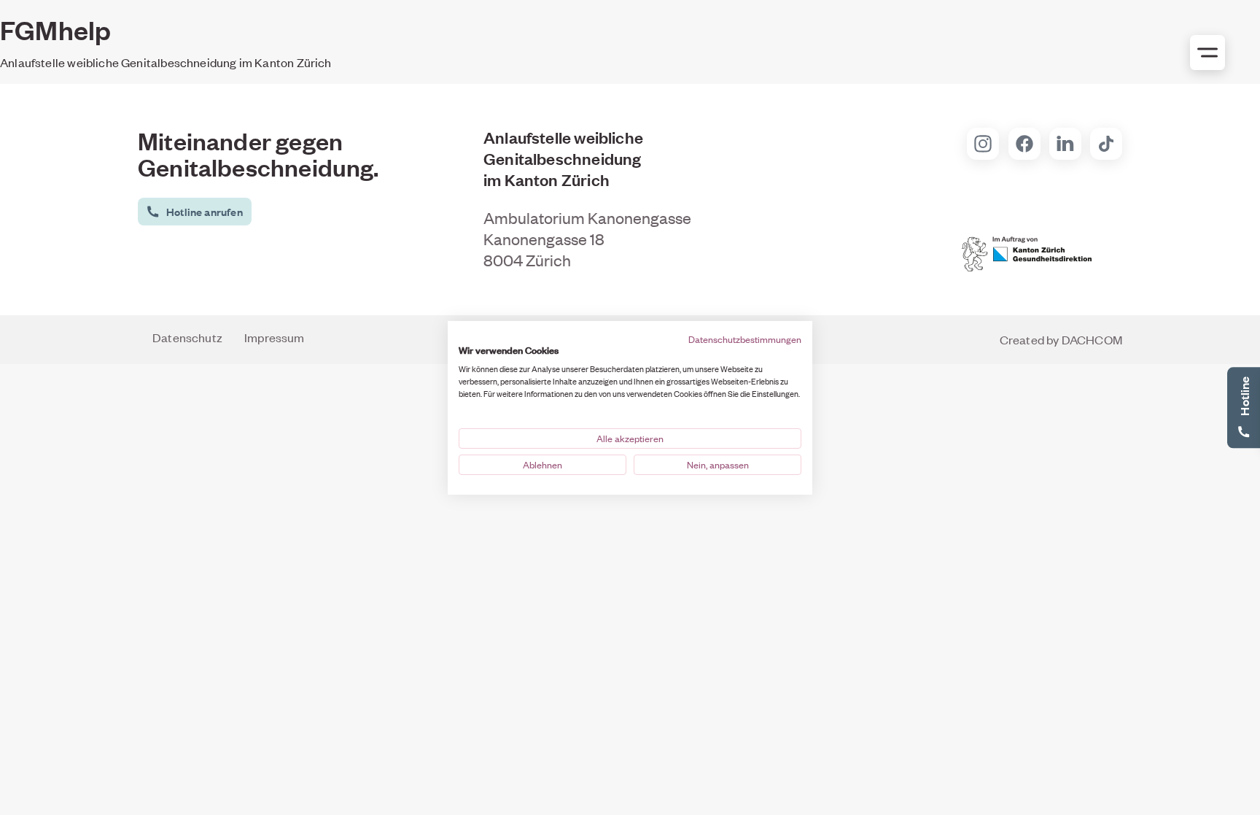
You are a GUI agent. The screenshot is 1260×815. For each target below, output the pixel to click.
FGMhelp (55, 29)
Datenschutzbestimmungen (744, 338)
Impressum (274, 337)
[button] (193, 211)
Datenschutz (187, 337)
